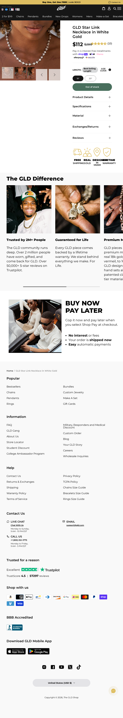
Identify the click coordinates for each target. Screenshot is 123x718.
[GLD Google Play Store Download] (38, 651)
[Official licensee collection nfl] (2, 9)
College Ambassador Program (26, 453)
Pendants (13, 398)
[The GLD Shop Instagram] (44, 667)
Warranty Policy (16, 493)
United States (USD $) (60, 683)
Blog (66, 439)
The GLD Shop (71, 697)
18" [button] (78, 78)
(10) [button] (109, 43)
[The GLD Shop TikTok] (78, 667)
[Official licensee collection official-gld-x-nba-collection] (17, 9)
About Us (13, 436)
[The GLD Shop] (61, 9)
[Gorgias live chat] (113, 691)
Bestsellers (13, 386)
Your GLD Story (72, 444)
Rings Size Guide (74, 499)
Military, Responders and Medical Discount (84, 426)
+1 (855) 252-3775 (19, 540)
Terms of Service (17, 499)
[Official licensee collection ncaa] (6, 9)
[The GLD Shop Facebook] (53, 667)
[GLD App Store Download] (16, 651)
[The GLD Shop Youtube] (61, 667)
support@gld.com (75, 525)
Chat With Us (17, 525)
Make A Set (70, 398)
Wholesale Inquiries (75, 456)
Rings (10, 403)
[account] (109, 8)
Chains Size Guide (74, 487)
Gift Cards (69, 403)
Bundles (68, 386)
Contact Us (115, 2)
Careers (68, 450)
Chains (11, 392)
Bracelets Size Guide (76, 493)
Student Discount (18, 447)
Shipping (12, 487)
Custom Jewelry (73, 392)
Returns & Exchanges (20, 481)
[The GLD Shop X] (70, 667)
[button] (114, 8)
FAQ (9, 424)
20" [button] (90, 78)
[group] (61, 2)
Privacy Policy (71, 476)
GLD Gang (13, 430)
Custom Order (72, 433)
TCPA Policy (70, 481)
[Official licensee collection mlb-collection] (11, 9)
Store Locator (15, 442)
